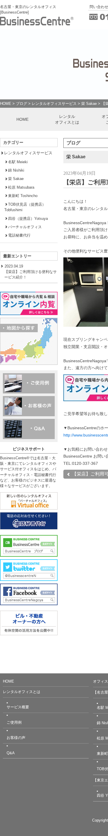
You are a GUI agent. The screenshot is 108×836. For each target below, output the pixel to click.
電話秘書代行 (19, 235)
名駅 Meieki (18, 162)
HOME (5, 103)
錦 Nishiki (16, 170)
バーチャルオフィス (25, 227)
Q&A (11, 753)
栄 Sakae (89, 103)
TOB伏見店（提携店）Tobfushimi (25, 207)
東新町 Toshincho (22, 196)
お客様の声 (16, 737)
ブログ (21, 103)
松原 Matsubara (21, 187)
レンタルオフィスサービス (54, 103)
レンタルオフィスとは (67, 119)
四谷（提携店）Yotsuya (28, 218)
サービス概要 (18, 707)
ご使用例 (14, 722)
